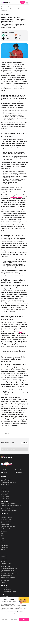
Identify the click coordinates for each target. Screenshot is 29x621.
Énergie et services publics (7, 528)
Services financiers (5, 524)
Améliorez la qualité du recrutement (8, 503)
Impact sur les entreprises (6, 575)
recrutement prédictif (16, 196)
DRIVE (2, 536)
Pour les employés (5, 498)
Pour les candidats (5, 491)
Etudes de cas (4, 556)
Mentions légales (4, 596)
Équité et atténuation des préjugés (8, 572)
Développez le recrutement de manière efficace (11, 505)
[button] (27, 2)
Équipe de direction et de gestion (8, 577)
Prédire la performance (6, 479)
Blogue (2, 558)
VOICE (2, 533)
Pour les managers (5, 496)
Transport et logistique (6, 519)
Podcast (3, 561)
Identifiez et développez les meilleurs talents (10, 507)
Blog (9, 6)
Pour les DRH (4, 494)
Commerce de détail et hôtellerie (8, 521)
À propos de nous (5, 580)
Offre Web (3, 549)
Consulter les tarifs (5, 547)
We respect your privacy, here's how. (8, 615)
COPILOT (3, 542)
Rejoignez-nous (4, 578)
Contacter (3, 582)
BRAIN (2, 538)
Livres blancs (4, 559)
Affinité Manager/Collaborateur (7, 480)
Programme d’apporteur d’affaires (8, 591)
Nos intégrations (4, 587)
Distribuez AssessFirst (6, 589)
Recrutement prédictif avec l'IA (7, 486)
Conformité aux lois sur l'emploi (7, 570)
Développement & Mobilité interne (8, 482)
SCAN (2, 540)
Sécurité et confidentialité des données (9, 573)
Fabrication (3, 522)
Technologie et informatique (7, 517)
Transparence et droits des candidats (9, 568)
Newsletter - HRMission (6, 563)
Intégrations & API (5, 484)
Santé (2, 515)
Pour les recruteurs (5, 493)
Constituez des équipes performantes (9, 510)
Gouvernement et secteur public (8, 526)
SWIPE (2, 535)
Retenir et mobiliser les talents (7, 508)
